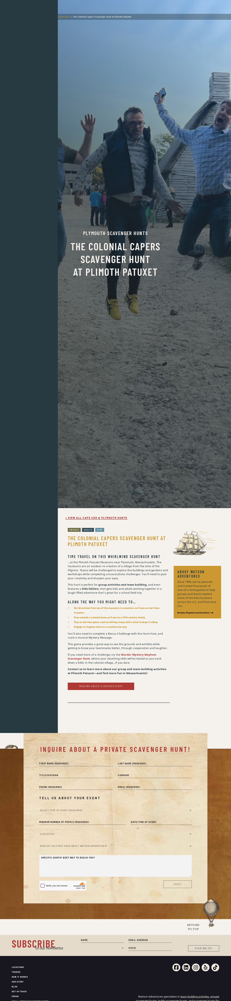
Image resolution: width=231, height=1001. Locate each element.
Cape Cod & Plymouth (57, 16)
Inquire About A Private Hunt (101, 929)
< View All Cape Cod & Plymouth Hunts (96, 760)
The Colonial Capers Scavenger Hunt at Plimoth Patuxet (117, 783)
